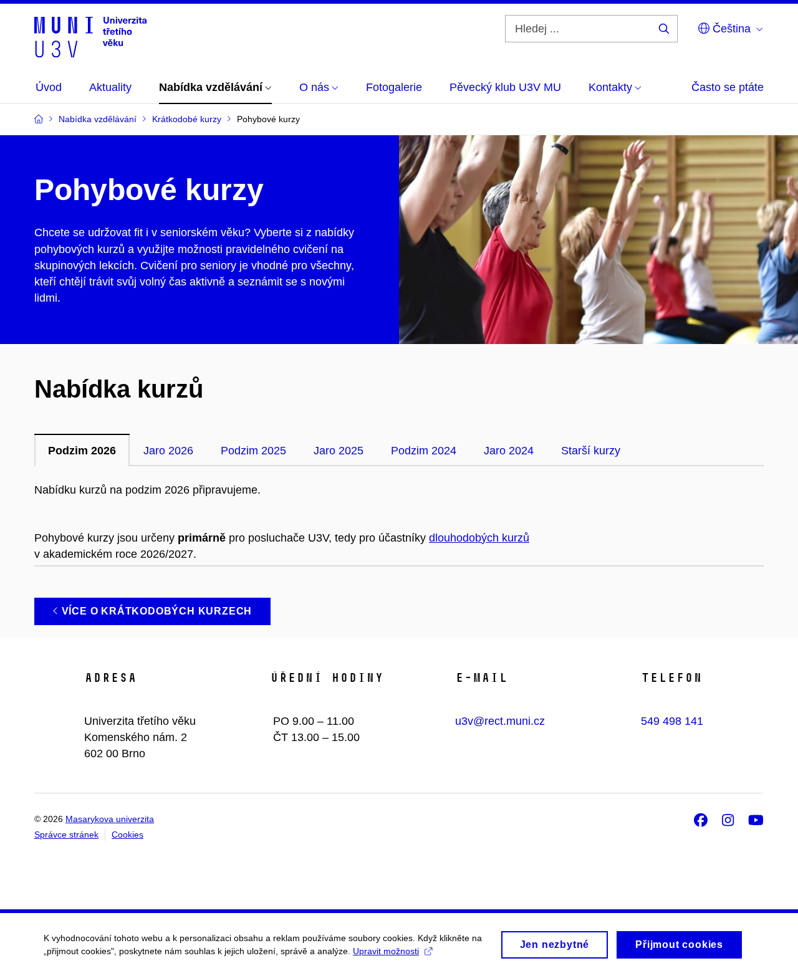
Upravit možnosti (386, 951)
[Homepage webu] (90, 36)
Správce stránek (66, 835)
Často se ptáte (727, 87)
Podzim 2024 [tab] (423, 450)
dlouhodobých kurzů (479, 538)
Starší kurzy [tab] (590, 450)
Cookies (127, 835)
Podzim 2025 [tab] (253, 450)
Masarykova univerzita (109, 819)
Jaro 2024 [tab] (509, 450)
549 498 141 (672, 721)
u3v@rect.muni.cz (500, 721)
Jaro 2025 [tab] (338, 450)
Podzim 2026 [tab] (82, 450)
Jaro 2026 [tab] (168, 450)
